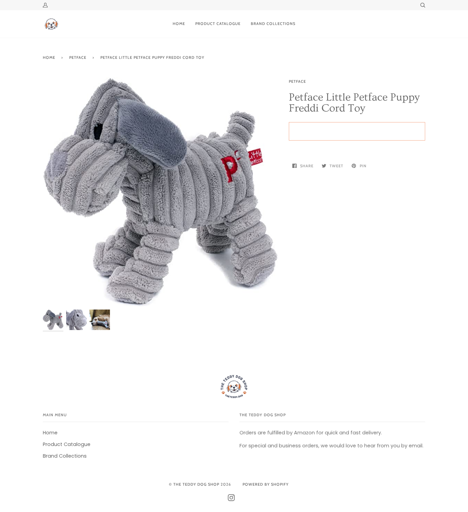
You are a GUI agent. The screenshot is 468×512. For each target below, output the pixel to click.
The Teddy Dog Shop (196, 484)
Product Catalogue (66, 444)
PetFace (77, 57)
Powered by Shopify (265, 484)
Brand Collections (65, 455)
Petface (297, 81)
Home (49, 57)
